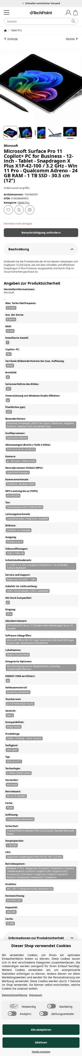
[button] (10, 133)
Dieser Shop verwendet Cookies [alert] (41, 945)
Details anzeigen (41, 1051)
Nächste (70, 38)
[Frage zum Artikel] (29, 209)
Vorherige (12, 38)
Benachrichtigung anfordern (41, 232)
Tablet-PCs (23, 202)
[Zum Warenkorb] (75, 12)
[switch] (14, 1006)
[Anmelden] (68, 12)
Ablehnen (41, 1042)
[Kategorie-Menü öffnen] (6, 12)
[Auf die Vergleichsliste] (19, 209)
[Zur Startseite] (41, 13)
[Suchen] (73, 21)
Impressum (35, 995)
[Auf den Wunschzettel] (8, 209)
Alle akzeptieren (41, 1029)
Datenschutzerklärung (14, 995)
